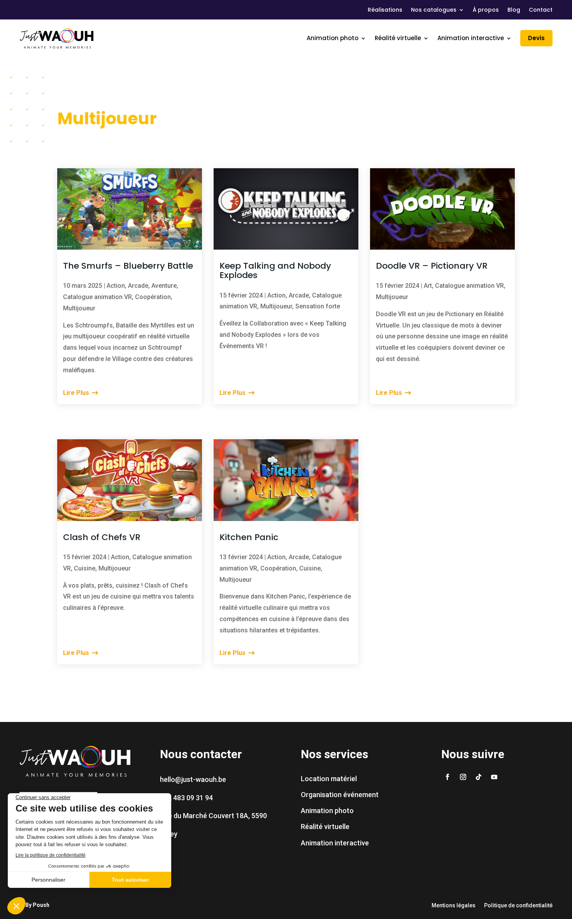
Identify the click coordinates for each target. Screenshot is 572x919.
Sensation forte (317, 306)
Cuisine (84, 568)
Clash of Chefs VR (101, 537)
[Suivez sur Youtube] (494, 777)
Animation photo (332, 38)
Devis (536, 38)
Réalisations (385, 10)
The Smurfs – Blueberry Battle (128, 266)
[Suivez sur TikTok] (478, 777)
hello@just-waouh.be (193, 779)
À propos (486, 10)
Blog (513, 10)
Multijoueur (79, 308)
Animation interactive (470, 38)
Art (428, 285)
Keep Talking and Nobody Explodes (275, 270)
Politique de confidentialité (518, 905)
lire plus (76, 392)
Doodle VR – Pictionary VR (432, 266)
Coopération (153, 297)
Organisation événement (340, 794)
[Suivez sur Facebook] (447, 777)
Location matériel (329, 779)
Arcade (138, 285)
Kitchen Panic (248, 537)
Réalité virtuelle (398, 38)
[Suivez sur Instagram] (463, 777)
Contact (541, 10)
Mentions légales (453, 905)
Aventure (164, 285)
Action (116, 285)
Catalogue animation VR (97, 297)
